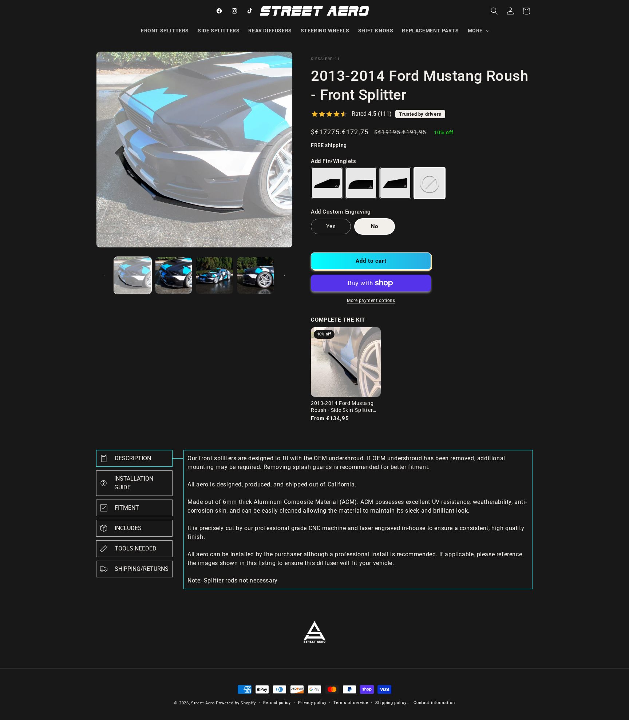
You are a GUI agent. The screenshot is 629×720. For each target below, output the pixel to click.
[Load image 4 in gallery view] (255, 275)
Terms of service (350, 702)
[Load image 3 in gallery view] (214, 275)
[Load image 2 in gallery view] (174, 275)
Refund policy (277, 702)
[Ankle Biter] (327, 183)
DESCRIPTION (133, 458)
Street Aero (203, 703)
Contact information (434, 702)
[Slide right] (285, 275)
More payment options (371, 300)
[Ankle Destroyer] (395, 183)
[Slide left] (104, 275)
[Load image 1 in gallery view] (132, 275)
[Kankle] (361, 183)
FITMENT (127, 507)
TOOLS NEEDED (136, 548)
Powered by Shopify (236, 703)
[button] (477, 30)
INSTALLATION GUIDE (133, 483)
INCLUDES (128, 528)
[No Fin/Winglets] (430, 183)
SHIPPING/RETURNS (142, 568)
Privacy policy (312, 702)
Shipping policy (391, 702)
